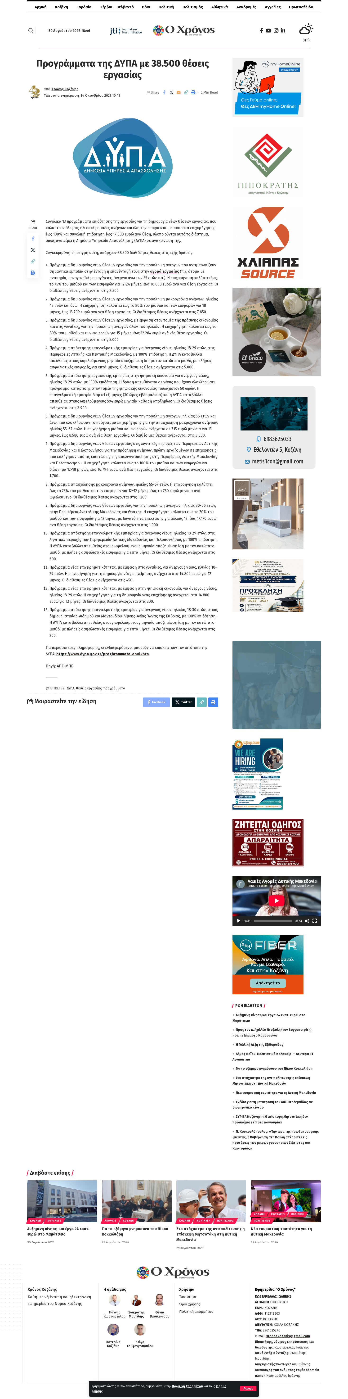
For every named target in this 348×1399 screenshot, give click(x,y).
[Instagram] (276, 30)
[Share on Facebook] (164, 92)
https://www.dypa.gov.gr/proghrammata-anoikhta (102, 654)
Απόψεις (110, 1220)
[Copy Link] (186, 92)
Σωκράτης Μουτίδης (136, 1314)
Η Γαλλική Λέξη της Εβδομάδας (259, 1045)
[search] (30, 31)
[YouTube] (268, 30)
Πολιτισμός (225, 1220)
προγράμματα (114, 688)
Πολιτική (297, 1214)
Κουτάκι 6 (54, 1220)
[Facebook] (261, 30)
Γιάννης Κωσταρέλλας (114, 1314)
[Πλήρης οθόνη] (314, 921)
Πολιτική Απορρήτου (187, 1386)
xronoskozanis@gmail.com (288, 1336)
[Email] (178, 92)
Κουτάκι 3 (278, 1214)
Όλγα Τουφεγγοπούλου (140, 1344)
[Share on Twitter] (171, 92)
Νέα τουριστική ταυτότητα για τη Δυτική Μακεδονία (276, 1093)
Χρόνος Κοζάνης (65, 89)
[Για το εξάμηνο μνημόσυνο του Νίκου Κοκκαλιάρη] (137, 1201)
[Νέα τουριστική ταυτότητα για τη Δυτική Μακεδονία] (286, 1201)
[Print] (193, 92)
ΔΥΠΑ (70, 688)
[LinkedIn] (283, 30)
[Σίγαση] (307, 921)
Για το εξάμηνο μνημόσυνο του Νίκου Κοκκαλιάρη (274, 1069)
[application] (276, 901)
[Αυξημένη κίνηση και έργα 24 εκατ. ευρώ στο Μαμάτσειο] (62, 1201)
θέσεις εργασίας (89, 688)
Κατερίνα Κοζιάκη (113, 1344)
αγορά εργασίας (164, 271)
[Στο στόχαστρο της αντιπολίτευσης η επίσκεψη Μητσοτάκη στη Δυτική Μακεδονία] (211, 1201)
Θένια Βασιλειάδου (160, 1314)
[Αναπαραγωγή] (238, 921)
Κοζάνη (35, 1220)
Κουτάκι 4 (203, 1220)
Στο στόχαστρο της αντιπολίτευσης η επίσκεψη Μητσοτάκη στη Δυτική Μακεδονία (210, 1234)
